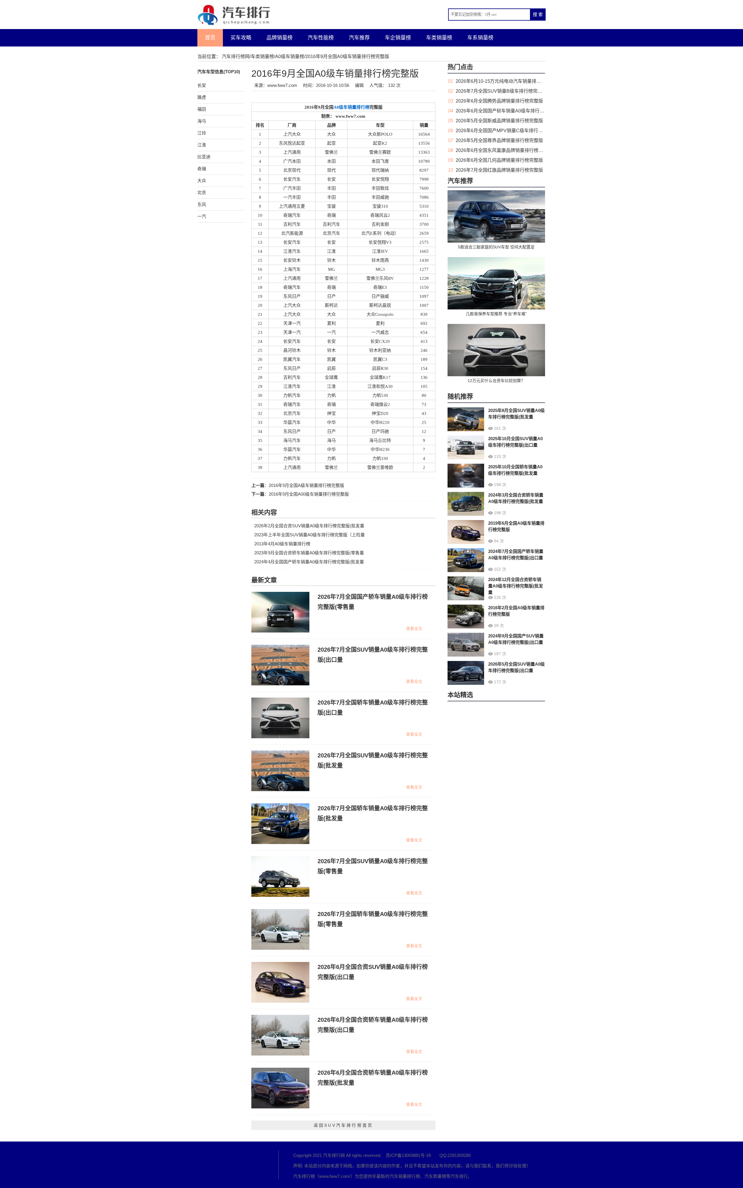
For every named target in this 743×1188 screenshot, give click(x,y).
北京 (201, 192)
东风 (201, 204)
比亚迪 (203, 156)
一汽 (201, 216)
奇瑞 (201, 168)
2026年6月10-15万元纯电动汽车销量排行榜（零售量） (512, 81)
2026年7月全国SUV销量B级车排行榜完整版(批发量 (509, 91)
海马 (201, 121)
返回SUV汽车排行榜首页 (343, 1125)
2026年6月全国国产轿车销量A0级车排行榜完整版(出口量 (515, 110)
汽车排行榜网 (236, 56)
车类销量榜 (439, 38)
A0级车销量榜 (289, 56)
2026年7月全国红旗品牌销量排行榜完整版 (499, 170)
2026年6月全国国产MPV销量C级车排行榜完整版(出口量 (514, 130)
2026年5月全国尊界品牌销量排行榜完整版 (499, 140)
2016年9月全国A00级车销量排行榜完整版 (309, 494)
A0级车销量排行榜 (351, 107)
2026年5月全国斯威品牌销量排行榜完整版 (499, 120)
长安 (201, 85)
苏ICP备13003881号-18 (408, 1155)
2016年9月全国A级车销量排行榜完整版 (306, 485)
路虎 (201, 97)
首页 (210, 38)
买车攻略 (240, 38)
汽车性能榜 (321, 38)
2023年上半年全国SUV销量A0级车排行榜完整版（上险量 (309, 534)
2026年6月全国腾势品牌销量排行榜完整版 (499, 100)
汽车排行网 (229, 1164)
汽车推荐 (359, 38)
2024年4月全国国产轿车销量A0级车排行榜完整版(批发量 (309, 561)
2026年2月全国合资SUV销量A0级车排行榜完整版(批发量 (309, 525)
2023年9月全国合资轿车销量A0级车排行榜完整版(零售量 (309, 552)
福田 (201, 109)
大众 (201, 180)
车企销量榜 (398, 38)
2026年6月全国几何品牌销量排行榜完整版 (499, 160)
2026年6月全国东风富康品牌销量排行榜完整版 (504, 150)
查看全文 (414, 628)
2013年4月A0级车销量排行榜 (282, 543)
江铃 (201, 132)
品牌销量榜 (279, 38)
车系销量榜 (480, 38)
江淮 (201, 144)
